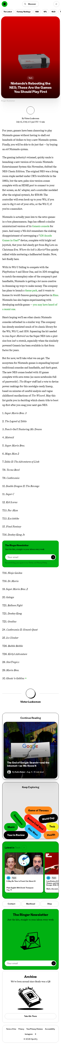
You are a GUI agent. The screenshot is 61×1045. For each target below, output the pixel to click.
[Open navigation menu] (56, 4)
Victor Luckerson (31, 118)
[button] (30, 4)
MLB (53, 12)
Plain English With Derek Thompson (20, 888)
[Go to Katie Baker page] (9, 772)
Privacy (21, 1029)
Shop (49, 903)
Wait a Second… (52, 889)
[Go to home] (4, 4)
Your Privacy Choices (34, 1029)
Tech (30, 78)
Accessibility (50, 1029)
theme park (31, 290)
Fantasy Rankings (23, 12)
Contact (11, 903)
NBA (37, 12)
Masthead (30, 903)
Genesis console (40, 226)
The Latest (8, 12)
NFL (45, 12)
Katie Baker (20, 772)
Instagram (29, 1034)
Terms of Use (11, 1029)
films (55, 295)
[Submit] (53, 557)
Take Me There (30, 1016)
